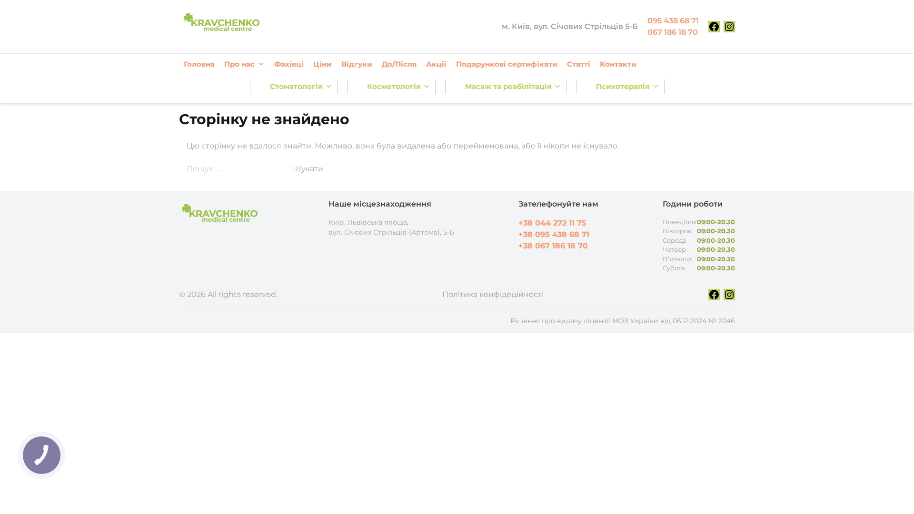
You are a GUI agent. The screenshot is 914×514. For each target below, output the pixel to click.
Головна (199, 64)
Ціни (322, 64)
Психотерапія (622, 86)
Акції (436, 64)
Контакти (618, 64)
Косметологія (393, 86)
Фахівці (289, 64)
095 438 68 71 (673, 20)
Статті (578, 64)
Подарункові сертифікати (506, 64)
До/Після (399, 64)
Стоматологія (296, 86)
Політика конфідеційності (493, 294)
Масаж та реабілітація (508, 86)
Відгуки (356, 64)
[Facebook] (714, 26)
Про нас (239, 64)
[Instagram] (729, 26)
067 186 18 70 (672, 32)
